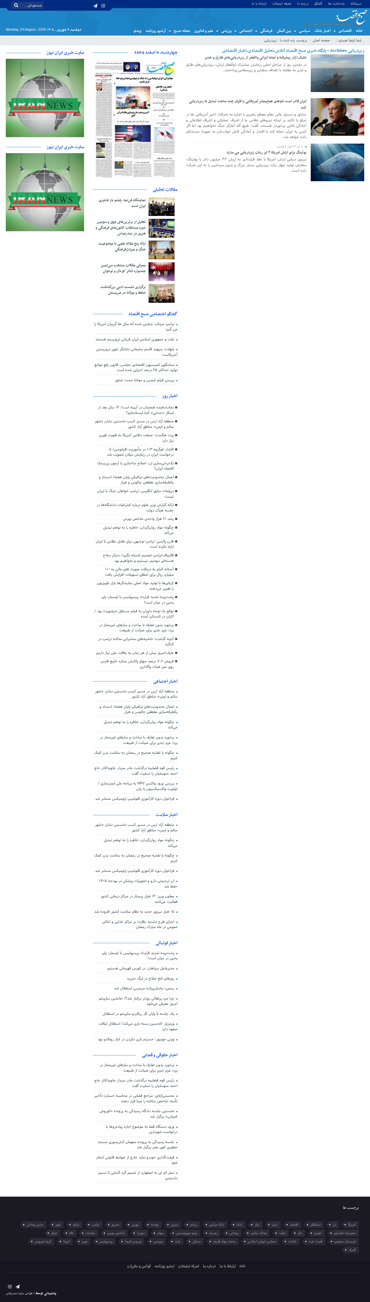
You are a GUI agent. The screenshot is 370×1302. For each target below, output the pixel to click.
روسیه (213, 1233)
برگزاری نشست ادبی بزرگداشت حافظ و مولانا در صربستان (123, 290)
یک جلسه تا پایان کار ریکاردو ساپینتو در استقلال (139, 1014)
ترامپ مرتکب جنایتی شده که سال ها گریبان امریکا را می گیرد (135, 327)
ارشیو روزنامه (164, 1266)
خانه (359, 31)
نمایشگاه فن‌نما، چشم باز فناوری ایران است (122, 203)
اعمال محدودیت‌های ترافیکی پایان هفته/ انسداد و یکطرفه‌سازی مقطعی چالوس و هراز (136, 480)
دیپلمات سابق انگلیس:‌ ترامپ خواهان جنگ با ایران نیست (135, 494)
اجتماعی (245, 31)
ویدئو (137, 31)
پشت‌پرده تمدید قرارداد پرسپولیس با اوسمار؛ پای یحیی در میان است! (137, 600)
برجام (193, 1224)
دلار (300, 1233)
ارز (334, 1224)
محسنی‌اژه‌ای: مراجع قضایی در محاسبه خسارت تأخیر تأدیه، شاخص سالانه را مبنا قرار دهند (135, 1099)
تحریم (115, 1224)
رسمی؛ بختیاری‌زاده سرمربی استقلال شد (144, 988)
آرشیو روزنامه (156, 31)
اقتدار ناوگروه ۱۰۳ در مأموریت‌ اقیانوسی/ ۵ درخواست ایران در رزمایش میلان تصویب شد (140, 452)
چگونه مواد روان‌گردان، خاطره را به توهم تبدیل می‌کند (138, 530)
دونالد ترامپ (259, 1233)
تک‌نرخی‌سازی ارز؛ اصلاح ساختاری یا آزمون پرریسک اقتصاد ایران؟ (135, 466)
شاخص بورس (116, 1233)
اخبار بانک (322, 31)
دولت (282, 1233)
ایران (275, 1224)
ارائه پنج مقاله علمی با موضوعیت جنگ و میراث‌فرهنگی (122, 247)
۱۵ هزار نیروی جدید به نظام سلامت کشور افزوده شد (134, 912)
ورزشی (226, 31)
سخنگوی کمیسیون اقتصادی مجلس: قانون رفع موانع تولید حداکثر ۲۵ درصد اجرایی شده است (136, 368)
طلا (71, 1233)
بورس (135, 1224)
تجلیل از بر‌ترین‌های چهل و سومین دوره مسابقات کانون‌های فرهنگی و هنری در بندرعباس (120, 228)
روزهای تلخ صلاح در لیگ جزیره (151, 978)
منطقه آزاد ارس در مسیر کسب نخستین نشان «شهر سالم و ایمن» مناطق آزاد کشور (134, 424)
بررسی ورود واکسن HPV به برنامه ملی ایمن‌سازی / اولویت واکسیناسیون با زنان (137, 786)
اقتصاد (294, 1224)
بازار (257, 1224)
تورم (58, 1224)
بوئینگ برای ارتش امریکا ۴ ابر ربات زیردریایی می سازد (266, 152)
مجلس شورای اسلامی (262, 1241)
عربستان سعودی (345, 1241)
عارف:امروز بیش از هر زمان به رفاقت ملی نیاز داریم (135, 653)
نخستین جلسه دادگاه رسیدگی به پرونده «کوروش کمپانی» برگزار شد (138, 1114)
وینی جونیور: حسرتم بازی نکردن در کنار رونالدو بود (136, 1039)
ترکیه (76, 1224)
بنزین (174, 1224)
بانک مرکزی (216, 1224)
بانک (239, 1224)
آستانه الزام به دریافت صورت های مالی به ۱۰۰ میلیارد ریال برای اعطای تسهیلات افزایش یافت (139, 572)
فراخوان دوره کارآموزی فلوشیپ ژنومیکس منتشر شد (135, 799)
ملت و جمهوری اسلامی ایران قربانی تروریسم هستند (135, 339)
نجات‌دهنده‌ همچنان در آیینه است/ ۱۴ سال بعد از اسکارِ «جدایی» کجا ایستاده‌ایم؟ (136, 410)
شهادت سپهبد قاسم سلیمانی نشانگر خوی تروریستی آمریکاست (136, 352)
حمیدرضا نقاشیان (345, 1233)
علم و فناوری (203, 31)
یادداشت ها (336, 3)
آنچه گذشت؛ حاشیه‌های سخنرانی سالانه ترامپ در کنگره (136, 642)
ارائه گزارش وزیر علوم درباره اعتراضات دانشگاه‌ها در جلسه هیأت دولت (135, 508)
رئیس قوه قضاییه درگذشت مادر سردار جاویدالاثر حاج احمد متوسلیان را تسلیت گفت (135, 771)
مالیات (292, 1241)
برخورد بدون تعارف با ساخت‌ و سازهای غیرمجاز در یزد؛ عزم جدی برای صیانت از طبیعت (136, 628)
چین (84, 1241)
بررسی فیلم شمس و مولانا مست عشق (145, 380)
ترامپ (95, 1224)
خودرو (318, 1233)
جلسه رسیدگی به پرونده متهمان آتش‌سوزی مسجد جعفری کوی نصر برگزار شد (137, 1145)
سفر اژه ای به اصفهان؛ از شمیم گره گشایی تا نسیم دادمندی (137, 1176)
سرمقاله (355, 3)
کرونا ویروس (43, 1241)
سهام (160, 1233)
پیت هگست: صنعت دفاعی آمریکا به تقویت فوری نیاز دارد (136, 438)
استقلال (315, 1224)
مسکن (197, 1241)
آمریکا (352, 1224)
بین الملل (284, 31)
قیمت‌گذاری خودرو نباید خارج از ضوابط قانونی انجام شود (137, 1160)
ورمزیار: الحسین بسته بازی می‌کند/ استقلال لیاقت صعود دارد (138, 1027)
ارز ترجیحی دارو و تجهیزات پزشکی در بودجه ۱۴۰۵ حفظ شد (138, 884)
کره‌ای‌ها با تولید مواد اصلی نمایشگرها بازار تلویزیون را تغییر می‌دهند (135, 586)
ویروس (158, 1241)
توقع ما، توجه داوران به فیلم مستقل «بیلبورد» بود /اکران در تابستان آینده (134, 614)
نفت (177, 1241)
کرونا (66, 1241)
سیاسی (304, 31)
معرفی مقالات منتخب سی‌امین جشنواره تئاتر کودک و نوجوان (123, 268)
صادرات (90, 1233)
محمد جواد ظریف (224, 1241)
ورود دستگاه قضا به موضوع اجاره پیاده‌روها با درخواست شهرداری (141, 1130)
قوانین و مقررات (139, 1266)
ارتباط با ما (259, 3)
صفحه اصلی (321, 40)
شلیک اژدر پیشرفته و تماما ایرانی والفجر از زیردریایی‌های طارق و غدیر (255, 57)
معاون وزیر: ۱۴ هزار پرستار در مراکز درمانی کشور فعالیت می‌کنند (139, 899)
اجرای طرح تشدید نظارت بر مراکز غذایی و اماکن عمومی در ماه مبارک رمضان (139, 925)
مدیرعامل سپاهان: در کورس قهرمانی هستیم (141, 968)
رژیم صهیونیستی (186, 1233)
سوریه (141, 1233)
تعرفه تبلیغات (281, 3)
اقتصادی (345, 31)
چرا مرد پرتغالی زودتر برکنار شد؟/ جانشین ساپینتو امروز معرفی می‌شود (138, 1001)
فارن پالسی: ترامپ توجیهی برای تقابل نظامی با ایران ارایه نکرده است (135, 544)
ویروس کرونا (133, 1241)
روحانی (234, 1233)
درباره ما (303, 3)
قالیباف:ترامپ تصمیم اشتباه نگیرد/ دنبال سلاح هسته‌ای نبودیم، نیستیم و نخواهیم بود (138, 558)
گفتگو (318, 3)
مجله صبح (182, 31)
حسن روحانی (35, 1224)
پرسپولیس (106, 1241)
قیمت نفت (315, 1241)
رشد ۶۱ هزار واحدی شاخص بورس (148, 519)
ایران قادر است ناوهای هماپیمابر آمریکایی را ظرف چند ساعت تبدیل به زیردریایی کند (247, 104)
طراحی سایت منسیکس (19, 1293)
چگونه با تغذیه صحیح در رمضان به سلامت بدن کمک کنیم (135, 756)
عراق (54, 1233)
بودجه (155, 1224)
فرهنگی (266, 31)
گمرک (352, 1250)
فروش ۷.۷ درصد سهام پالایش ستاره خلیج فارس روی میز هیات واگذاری (137, 664)
